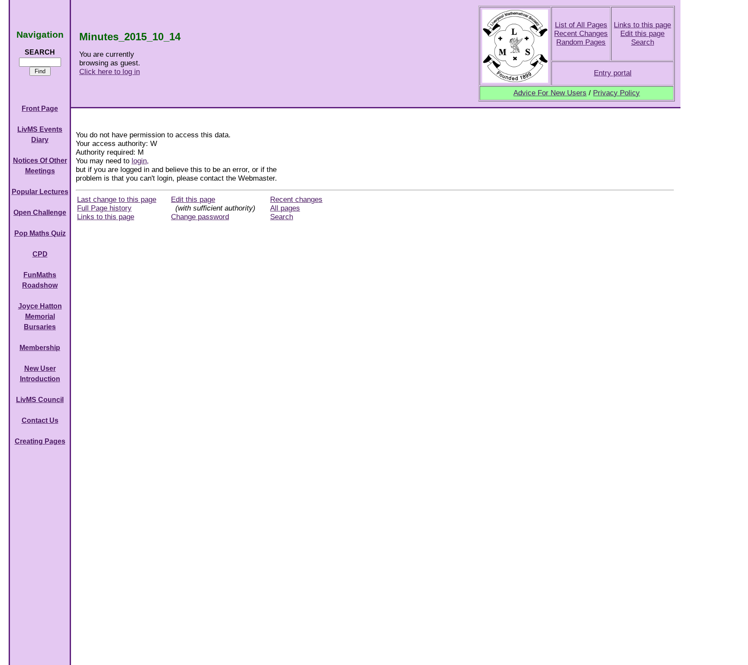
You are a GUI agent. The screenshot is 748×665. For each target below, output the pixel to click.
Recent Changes (581, 33)
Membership (39, 347)
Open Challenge (39, 212)
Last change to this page (116, 199)
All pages (285, 208)
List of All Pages (581, 25)
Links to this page (642, 25)
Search (642, 42)
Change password (200, 217)
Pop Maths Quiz (40, 233)
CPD (40, 254)
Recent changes (296, 199)
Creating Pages (40, 441)
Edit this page (642, 33)
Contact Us (40, 420)
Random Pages (581, 42)
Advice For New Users (550, 93)
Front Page (40, 108)
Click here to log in (109, 72)
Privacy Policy (616, 93)
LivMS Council (40, 399)
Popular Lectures (40, 191)
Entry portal (613, 73)
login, (140, 161)
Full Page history (104, 208)
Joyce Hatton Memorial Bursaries (40, 316)
